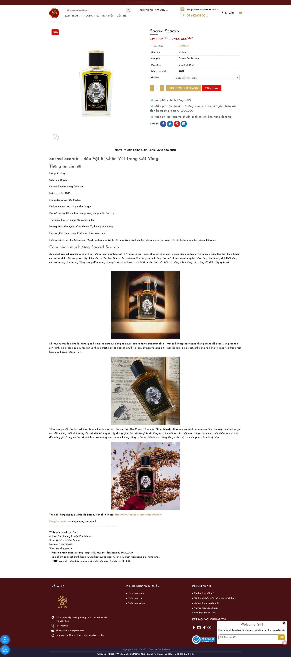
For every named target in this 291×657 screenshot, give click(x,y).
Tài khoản (227, 13)
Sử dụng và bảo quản (162, 150)
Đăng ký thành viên (60, 521)
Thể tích (155, 78)
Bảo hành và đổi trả (204, 593)
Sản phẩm (71, 16)
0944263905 (196, 15)
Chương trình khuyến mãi (206, 603)
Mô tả (118, 150)
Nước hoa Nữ (135, 598)
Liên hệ (122, 16)
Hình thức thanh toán (204, 613)
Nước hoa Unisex (136, 603)
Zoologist (184, 46)
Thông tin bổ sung (135, 150)
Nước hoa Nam (136, 593)
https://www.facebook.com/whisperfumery (138, 515)
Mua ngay (211, 88)
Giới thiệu (146, 10)
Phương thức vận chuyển (206, 608)
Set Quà (160, 10)
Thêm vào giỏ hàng (184, 88)
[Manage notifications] (284, 642)
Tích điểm (108, 16)
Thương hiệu (91, 16)
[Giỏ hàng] (240, 13)
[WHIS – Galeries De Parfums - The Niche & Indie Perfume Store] (54, 13)
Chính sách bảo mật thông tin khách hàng (215, 598)
